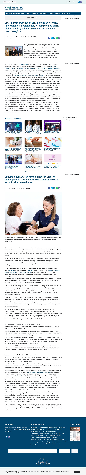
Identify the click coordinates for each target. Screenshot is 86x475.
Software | (38, 443)
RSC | (49, 441)
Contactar (74, 1)
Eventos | (61, 433)
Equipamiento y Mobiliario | (38, 433)
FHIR (16, 376)
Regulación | (44, 441)
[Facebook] (49, 38)
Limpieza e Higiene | (51, 437)
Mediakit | (27, 429)
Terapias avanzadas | (55, 443)
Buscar (75, 451)
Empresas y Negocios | (49, 431)
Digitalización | (50, 429)
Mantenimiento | (48, 439)
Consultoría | (34, 429)
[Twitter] (52, 38)
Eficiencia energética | (37, 431)
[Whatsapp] (57, 38)
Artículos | (8, 429)
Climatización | (62, 427)
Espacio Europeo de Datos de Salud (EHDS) (39, 372)
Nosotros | (8, 431)
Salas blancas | (56, 441)
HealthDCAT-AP (23, 376)
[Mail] (81, 2)
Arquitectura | (34, 427)
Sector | (33, 443)
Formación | (34, 435)
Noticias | (8, 427)
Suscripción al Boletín (10, 1)
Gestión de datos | (43, 435)
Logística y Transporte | (37, 439)
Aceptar (77, 472)
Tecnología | (45, 443)
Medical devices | (59, 439)
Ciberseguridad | (53, 427)
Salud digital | (64, 441)
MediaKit (68, 1)
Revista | (21, 429)
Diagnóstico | (41, 429)
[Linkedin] (79, 2)
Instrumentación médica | (38, 437)
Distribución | (58, 429)
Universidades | (35, 445)
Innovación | (58, 435)
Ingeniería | (52, 435)
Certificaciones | (43, 427)
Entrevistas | (14, 429)
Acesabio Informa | (16, 427)
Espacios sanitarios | (52, 433)
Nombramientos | (35, 441)
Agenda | (24, 427)
